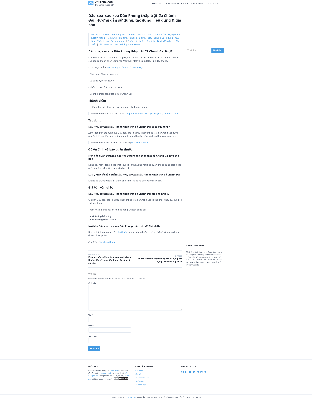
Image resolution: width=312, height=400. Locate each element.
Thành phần (159, 34)
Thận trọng (103, 41)
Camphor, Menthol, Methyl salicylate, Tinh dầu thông (152, 113)
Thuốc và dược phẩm (175, 4)
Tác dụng (112, 37)
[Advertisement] (205, 28)
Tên (90, 315)
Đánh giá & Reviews (130, 44)
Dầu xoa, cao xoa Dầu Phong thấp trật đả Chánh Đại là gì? (121, 34)
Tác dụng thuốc (107, 241)
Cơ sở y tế (211, 4)
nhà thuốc (122, 232)
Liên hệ (138, 374)
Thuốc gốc (196, 4)
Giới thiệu (139, 370)
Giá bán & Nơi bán (108, 44)
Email (91, 326)
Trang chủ (156, 4)
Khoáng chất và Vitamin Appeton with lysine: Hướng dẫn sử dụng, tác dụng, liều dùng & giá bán (110, 260)
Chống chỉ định (138, 37)
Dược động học (165, 41)
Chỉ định (123, 37)
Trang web (92, 336)
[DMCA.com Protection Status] (121, 379)
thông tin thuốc (105, 373)
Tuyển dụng (140, 381)
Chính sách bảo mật (143, 377)
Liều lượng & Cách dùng (160, 37)
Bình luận (93, 283)
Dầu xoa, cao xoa (140, 142)
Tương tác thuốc (136, 41)
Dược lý (151, 41)
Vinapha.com (104, 2)
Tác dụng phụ (118, 41)
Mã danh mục (140, 385)
